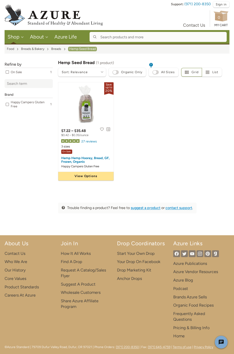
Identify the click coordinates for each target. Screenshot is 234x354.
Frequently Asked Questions (189, 316)
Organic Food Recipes (193, 305)
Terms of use (182, 347)
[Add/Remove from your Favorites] (102, 129)
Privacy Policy (203, 347)
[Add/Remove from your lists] (108, 129)
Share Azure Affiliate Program (79, 303)
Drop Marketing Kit (134, 270)
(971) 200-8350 (197, 4)
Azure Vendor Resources (195, 271)
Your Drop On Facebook (138, 261)
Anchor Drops (129, 278)
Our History (15, 270)
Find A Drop (71, 261)
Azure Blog (183, 280)
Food (10, 49)
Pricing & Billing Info (191, 327)
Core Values (15, 278)
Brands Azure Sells (190, 297)
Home (179, 335)
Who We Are (16, 261)
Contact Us (194, 25)
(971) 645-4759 (159, 347)
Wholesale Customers (81, 292)
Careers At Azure (20, 295)
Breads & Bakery (32, 49)
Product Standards (22, 286)
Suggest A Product (78, 284)
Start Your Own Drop (136, 253)
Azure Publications (190, 263)
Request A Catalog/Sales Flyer (83, 273)
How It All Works (76, 253)
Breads (56, 49)
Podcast (180, 288)
